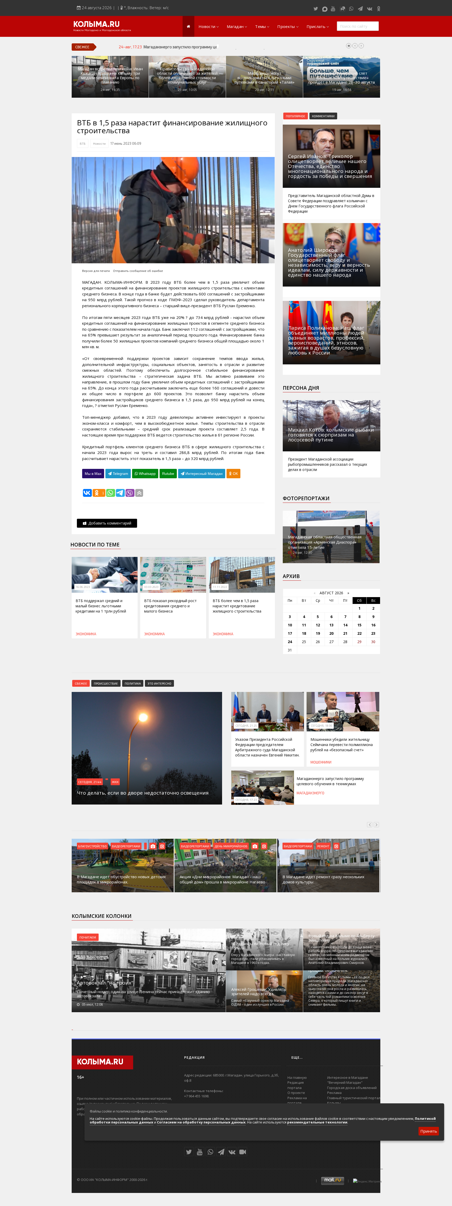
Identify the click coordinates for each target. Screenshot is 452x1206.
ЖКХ (115, 782)
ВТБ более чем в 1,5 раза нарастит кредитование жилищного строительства (237, 606)
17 (290, 633)
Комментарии (323, 116)
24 (290, 641)
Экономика (86, 634)
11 (304, 624)
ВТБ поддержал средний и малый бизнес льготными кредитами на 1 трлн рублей (101, 606)
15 (359, 624)
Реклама (334, 1092)
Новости (207, 26)
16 (373, 624)
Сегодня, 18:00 (321, 725)
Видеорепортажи (126, 846)
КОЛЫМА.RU (96, 25)
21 (345, 633)
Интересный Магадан (203, 473)
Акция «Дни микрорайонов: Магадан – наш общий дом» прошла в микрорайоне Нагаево (222, 879)
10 (290, 624)
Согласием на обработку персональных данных (201, 1122)
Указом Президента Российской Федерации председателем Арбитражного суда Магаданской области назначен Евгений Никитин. (267, 747)
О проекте (296, 1092)
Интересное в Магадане (347, 1077)
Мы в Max (93, 473)
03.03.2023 (151, 587)
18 (304, 633)
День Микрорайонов (230, 846)
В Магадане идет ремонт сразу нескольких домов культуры (323, 879)
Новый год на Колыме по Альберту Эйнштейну (341, 938)
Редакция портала (295, 1085)
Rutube (168, 473)
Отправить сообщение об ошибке (138, 271)
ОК (235, 473)
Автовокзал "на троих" (105, 982)
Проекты (286, 26)
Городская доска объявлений (352, 1087)
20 (331, 633)
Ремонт (323, 846)
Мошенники (320, 762)
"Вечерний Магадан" (345, 1082)
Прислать (316, 26)
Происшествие (106, 683)
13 (331, 624)
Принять (428, 1131)
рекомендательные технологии (317, 1122)
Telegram (120, 473)
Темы (260, 26)
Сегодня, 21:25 (246, 725)
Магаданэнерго (310, 793)
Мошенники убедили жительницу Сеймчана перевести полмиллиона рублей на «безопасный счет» (341, 744)
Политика (133, 683)
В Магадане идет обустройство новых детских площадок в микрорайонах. (121, 879)
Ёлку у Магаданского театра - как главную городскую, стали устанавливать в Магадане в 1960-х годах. (263, 959)
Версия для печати (96, 271)
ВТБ (83, 143)
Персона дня (301, 387)
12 (318, 624)
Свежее (81, 683)
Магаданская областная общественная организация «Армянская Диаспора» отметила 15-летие (324, 542)
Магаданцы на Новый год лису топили (260, 945)
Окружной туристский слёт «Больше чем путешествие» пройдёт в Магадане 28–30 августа (341, 77)
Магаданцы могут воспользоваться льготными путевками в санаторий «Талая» (265, 77)
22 (359, 633)
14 (345, 624)
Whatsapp (147, 473)
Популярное (295, 116)
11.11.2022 (220, 587)
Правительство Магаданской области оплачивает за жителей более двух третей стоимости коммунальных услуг (187, 75)
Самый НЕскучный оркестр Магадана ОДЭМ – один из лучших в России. (260, 1002)
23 (373, 633)
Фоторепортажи (306, 498)
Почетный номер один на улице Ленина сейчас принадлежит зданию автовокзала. (143, 993)
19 (318, 633)
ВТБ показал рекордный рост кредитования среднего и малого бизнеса (170, 606)
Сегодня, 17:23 (246, 800)
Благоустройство (92, 846)
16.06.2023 (83, 587)
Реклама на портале (297, 1100)
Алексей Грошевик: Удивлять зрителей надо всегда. (258, 991)
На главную (297, 1077)
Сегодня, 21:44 (89, 782)
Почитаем (88, 937)
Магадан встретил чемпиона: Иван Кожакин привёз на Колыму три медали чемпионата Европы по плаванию (110, 75)
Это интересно (159, 683)
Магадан (235, 26)
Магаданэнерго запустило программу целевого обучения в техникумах (208, 46)
